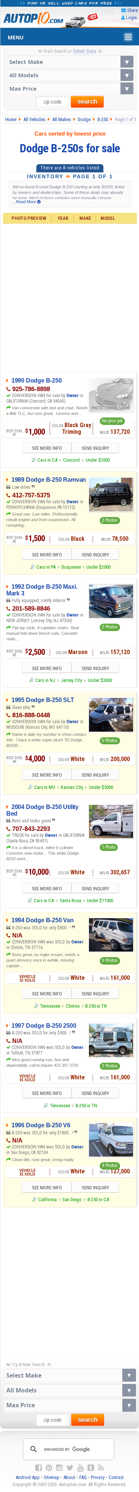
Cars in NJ (45, 680)
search (87, 101)
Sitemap (51, 1477)
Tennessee (50, 1006)
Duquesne (71, 567)
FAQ (83, 1477)
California (47, 1199)
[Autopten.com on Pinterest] (49, 1467)
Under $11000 (100, 900)
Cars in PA (46, 567)
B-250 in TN (96, 1006)
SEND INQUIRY (95, 448)
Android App (28, 1477)
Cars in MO (44, 787)
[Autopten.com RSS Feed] (101, 1467)
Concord (71, 460)
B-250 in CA (98, 1199)
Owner (73, 395)
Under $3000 (100, 680)
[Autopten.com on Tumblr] (90, 1467)
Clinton (73, 1006)
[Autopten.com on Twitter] (69, 1467)
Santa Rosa (70, 900)
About (69, 1477)
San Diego (72, 1199)
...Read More (25, 201)
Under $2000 (98, 460)
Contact (116, 1477)
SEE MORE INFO (47, 448)
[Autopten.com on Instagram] (59, 1467)
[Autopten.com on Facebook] (38, 1467)
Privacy (98, 1477)
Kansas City (72, 787)
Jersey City (71, 680)
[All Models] (70, 75)
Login (131, 17)
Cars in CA (47, 460)
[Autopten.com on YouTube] (80, 1467)
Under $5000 (101, 787)
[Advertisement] (69, 297)
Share (132, 10)
